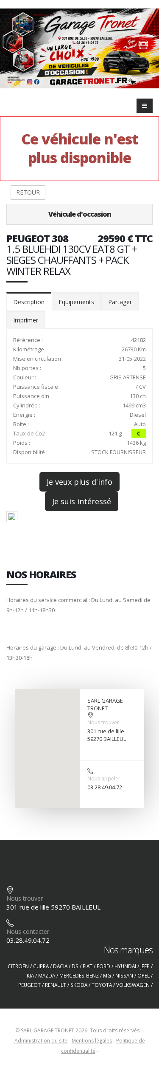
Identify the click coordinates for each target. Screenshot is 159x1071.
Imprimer (25, 320)
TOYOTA (102, 984)
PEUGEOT (29, 984)
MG (107, 975)
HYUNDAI (125, 966)
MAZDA (46, 975)
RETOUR (28, 192)
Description (29, 302)
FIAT (87, 966)
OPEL (143, 975)
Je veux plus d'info (79, 482)
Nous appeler (103, 778)
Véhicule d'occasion (79, 214)
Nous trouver (103, 722)
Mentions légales (92, 1040)
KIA (30, 975)
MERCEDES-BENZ (79, 975)
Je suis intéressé (81, 501)
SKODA (78, 984)
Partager (120, 302)
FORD (103, 966)
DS (75, 966)
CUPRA (41, 966)
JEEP (145, 966)
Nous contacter (27, 931)
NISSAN (124, 975)
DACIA (60, 966)
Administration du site (40, 1040)
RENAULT (55, 984)
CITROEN (18, 966)
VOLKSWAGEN (133, 984)
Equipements (76, 302)
